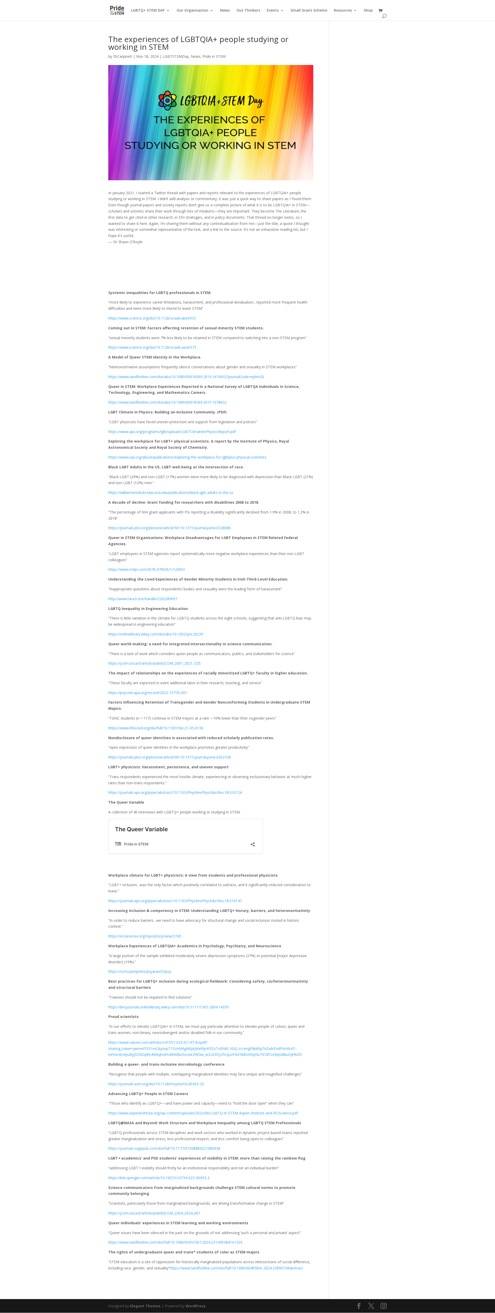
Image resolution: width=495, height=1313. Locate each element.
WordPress (196, 1305)
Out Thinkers (248, 11)
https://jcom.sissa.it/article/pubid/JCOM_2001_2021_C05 (154, 663)
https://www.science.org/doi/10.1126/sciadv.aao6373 (152, 347)
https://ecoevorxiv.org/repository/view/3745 (144, 936)
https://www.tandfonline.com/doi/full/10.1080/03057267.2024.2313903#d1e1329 (175, 1242)
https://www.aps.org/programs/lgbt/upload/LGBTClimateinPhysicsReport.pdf (172, 431)
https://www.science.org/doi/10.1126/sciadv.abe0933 (152, 318)
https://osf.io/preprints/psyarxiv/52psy (139, 971)
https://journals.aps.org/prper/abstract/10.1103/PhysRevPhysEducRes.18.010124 (175, 792)
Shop (368, 11)
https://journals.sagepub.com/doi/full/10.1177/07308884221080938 (164, 1148)
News (225, 11)
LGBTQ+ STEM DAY (148, 11)
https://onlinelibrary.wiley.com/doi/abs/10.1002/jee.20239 (155, 634)
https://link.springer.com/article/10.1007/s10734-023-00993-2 (159, 1177)
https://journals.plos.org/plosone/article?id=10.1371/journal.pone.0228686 (169, 527)
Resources (343, 11)
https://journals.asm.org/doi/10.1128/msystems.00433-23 (156, 1083)
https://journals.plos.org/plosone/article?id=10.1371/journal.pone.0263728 (169, 757)
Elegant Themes (145, 1305)
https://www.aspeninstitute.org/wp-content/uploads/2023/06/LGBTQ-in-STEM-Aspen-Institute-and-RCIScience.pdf (203, 1113)
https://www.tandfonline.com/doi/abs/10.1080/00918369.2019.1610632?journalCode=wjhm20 (186, 376)
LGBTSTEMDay (176, 56)
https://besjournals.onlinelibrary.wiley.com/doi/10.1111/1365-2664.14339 (168, 1007)
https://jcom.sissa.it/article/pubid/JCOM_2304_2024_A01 (154, 1213)
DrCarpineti (122, 56)
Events (273, 11)
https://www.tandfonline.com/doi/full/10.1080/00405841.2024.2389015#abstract (236, 1268)
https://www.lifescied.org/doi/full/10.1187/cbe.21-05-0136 (155, 727)
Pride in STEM (214, 56)
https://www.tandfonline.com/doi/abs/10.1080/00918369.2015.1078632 (167, 402)
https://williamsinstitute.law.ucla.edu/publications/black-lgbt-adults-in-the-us (170, 492)
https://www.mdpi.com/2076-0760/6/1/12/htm (146, 569)
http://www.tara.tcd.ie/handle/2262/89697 (142, 598)
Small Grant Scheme (309, 11)
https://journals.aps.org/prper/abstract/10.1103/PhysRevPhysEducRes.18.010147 (175, 900)
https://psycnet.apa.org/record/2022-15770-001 (147, 692)
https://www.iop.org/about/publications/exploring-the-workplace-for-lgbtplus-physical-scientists (187, 457)
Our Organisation (192, 11)
